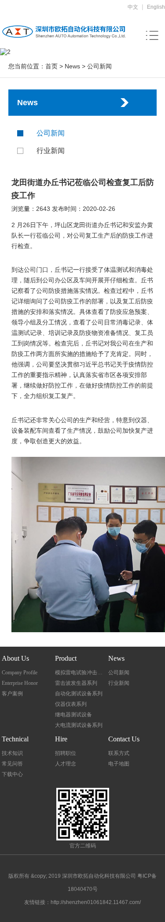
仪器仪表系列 (71, 704)
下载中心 (12, 774)
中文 (133, 7)
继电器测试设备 (73, 715)
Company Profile (19, 672)
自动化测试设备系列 (79, 694)
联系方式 (118, 753)
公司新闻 (99, 66)
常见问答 (12, 764)
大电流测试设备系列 (79, 725)
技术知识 (12, 753)
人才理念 (65, 764)
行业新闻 (51, 150)
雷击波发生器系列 (76, 683)
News (72, 66)
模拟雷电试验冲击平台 (80, 672)
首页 (51, 66)
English (156, 7)
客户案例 (12, 694)
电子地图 (118, 764)
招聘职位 (65, 753)
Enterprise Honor (20, 683)
